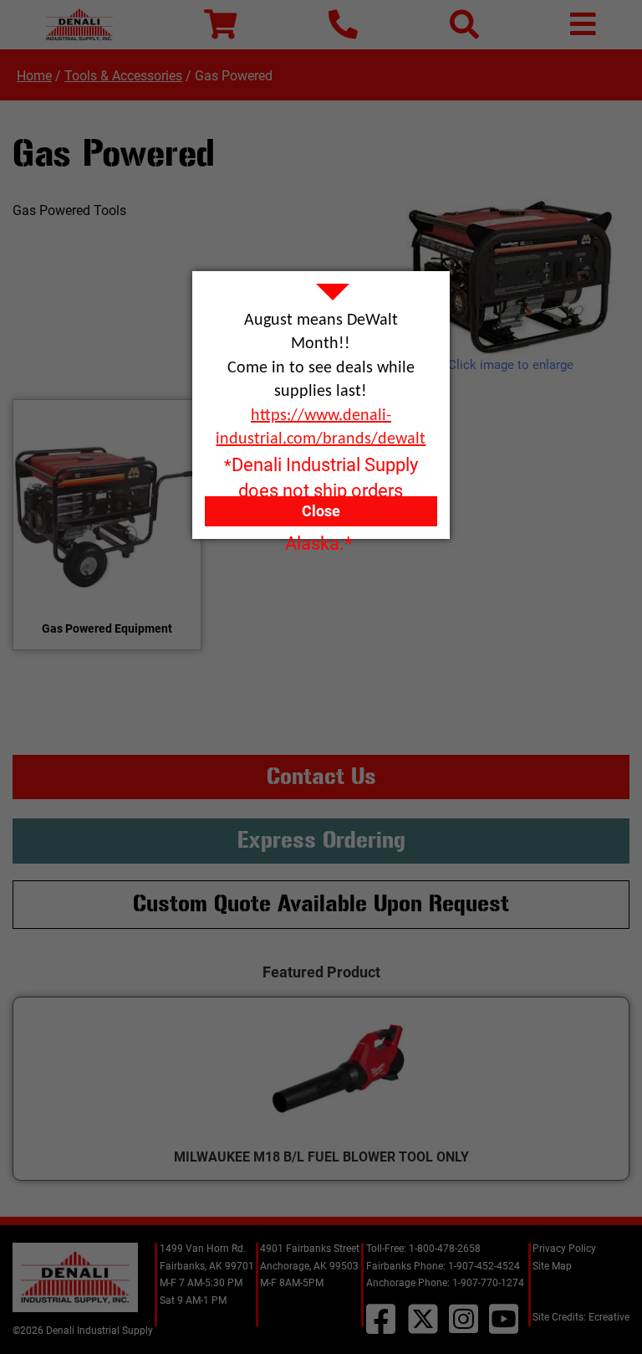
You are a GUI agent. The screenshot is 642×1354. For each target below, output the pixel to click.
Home (34, 76)
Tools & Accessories (123, 76)
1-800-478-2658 (445, 1248)
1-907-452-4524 (484, 1266)
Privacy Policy (564, 1248)
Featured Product (321, 972)
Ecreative (608, 1317)
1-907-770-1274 (488, 1283)
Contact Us (321, 776)
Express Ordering (321, 840)
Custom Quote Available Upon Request (321, 903)
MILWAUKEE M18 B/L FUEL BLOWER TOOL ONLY (321, 1157)
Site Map (552, 1266)
